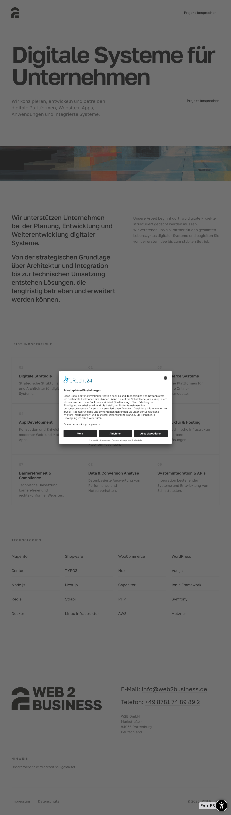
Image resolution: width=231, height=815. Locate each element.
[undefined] (221, 805)
